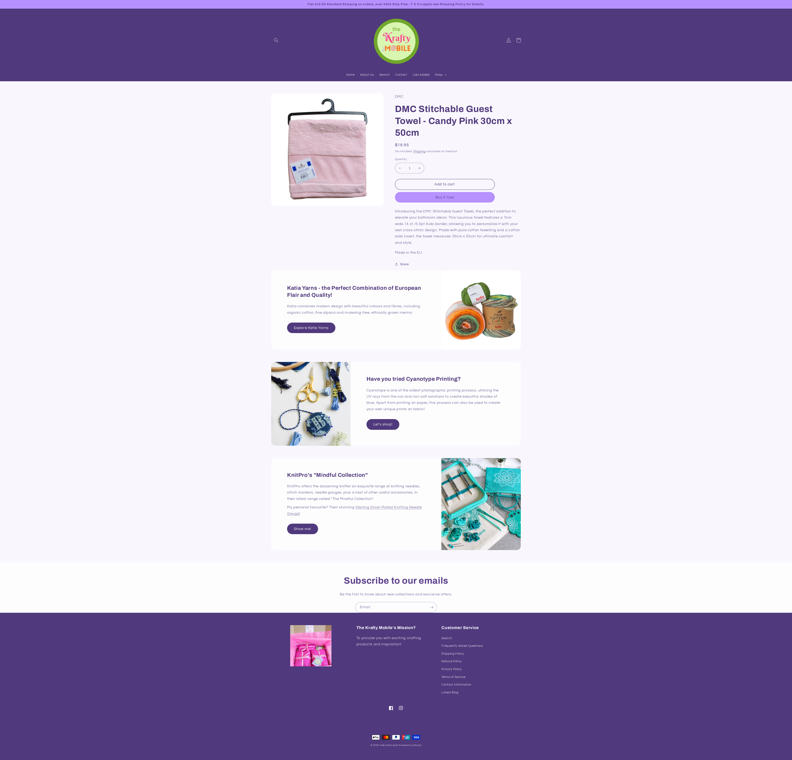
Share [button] (404, 264)
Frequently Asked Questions (462, 645)
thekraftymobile (389, 745)
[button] (276, 40)
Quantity (401, 159)
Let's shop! (382, 424)
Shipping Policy (452, 653)
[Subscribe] (432, 607)
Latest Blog (449, 692)
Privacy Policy (451, 669)
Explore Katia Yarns (311, 328)
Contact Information (456, 684)
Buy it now (445, 197)
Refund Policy (451, 661)
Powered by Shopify (410, 745)
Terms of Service (453, 677)
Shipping (419, 151)
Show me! (302, 529)
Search (446, 638)
